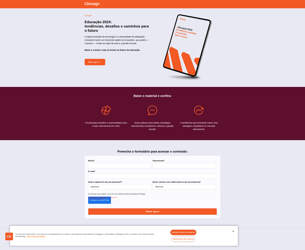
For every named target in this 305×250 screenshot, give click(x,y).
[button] (9, 236)
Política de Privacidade (127, 194)
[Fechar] (233, 231)
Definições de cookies (183, 239)
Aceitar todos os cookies (183, 232)
